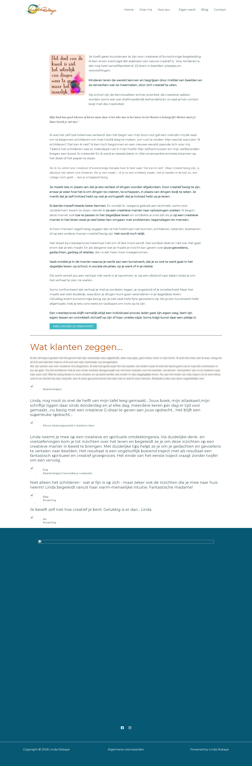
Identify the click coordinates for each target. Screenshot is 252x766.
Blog (204, 9)
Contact (220, 9)
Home (129, 9)
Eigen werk (187, 9)
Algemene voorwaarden (126, 749)
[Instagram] (129, 727)
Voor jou (164, 9)
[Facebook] (122, 727)
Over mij (146, 9)
